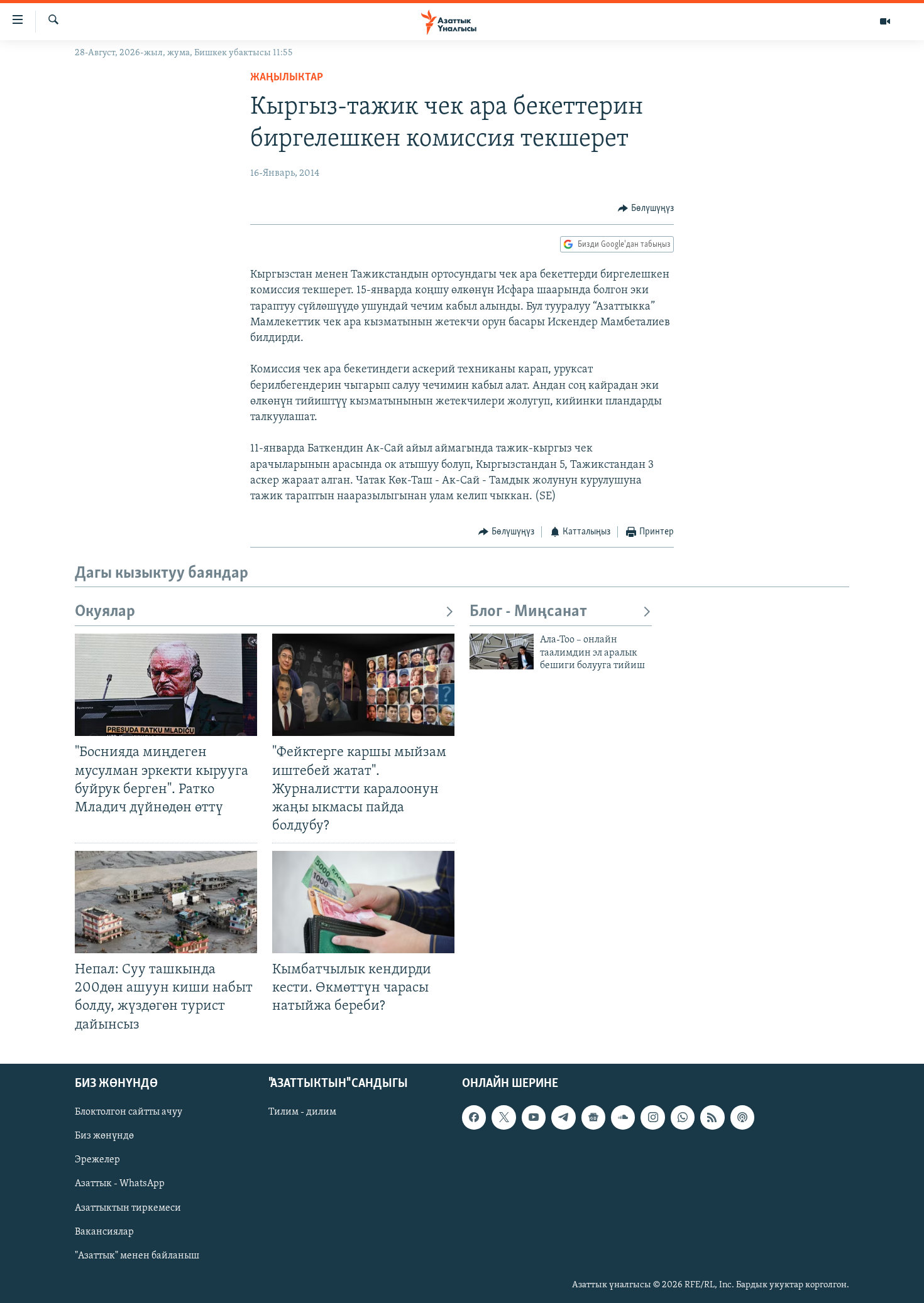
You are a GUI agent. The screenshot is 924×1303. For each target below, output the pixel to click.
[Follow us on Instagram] (652, 1117)
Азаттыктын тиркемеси (128, 1208)
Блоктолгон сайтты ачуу (128, 1112)
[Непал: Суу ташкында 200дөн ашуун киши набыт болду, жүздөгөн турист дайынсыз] (166, 902)
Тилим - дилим (302, 1112)
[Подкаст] (742, 1117)
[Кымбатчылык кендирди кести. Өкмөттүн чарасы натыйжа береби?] (363, 902)
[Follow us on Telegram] (563, 1117)
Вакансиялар (104, 1231)
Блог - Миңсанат (528, 611)
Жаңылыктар (286, 78)
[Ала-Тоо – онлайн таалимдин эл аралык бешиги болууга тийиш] (502, 651)
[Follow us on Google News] (593, 1117)
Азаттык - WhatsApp (120, 1184)
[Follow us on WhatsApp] (683, 1117)
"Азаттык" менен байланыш (137, 1255)
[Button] (646, 208)
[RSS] (712, 1117)
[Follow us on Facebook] (474, 1117)
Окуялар (105, 611)
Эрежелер (97, 1160)
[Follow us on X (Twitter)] (503, 1117)
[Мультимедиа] (885, 21)
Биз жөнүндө (104, 1136)
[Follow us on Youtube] (534, 1117)
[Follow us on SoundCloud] (623, 1117)
